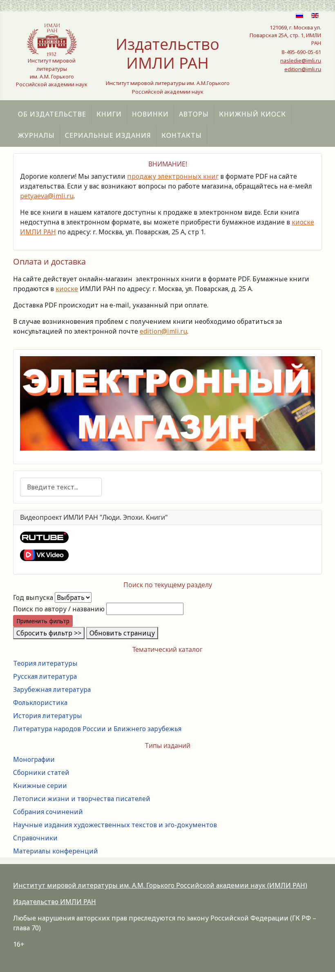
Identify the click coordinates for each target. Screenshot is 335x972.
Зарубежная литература (52, 689)
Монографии (34, 759)
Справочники (35, 837)
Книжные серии (40, 785)
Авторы (194, 114)
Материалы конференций (55, 850)
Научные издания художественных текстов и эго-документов (115, 824)
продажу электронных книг (173, 176)
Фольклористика (40, 702)
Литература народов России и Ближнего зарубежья (97, 728)
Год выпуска (33, 597)
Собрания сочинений (48, 811)
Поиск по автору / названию (59, 608)
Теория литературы (45, 663)
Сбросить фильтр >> (48, 633)
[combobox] (61, 487)
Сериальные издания (108, 135)
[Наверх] (320, 956)
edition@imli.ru (302, 69)
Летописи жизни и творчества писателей (81, 798)
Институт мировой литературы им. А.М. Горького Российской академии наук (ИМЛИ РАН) (160, 885)
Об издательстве (52, 114)
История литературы (47, 715)
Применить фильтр (42, 621)
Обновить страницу (122, 633)
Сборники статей (41, 772)
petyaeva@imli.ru (47, 195)
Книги (109, 114)
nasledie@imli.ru (300, 60)
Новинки (150, 114)
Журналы (36, 135)
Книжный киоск (252, 114)
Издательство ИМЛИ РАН (54, 901)
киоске (67, 288)
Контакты (181, 135)
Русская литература (45, 676)
